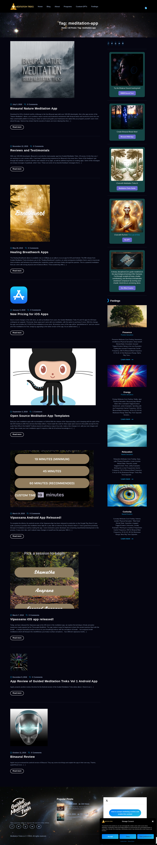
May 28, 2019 (18, 248)
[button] (153, 821)
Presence (127, 332)
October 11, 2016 (19, 753)
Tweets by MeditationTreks (125, 813)
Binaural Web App (127, 137)
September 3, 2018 (20, 412)
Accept (110, 836)
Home (64, 28)
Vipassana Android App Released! (35, 517)
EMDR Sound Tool (127, 93)
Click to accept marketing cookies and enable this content (125, 813)
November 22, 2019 (20, 146)
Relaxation (127, 452)
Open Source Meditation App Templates (40, 415)
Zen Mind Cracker (127, 288)
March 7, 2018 (18, 615)
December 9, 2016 (20, 677)
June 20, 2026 (71, 804)
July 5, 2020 (17, 104)
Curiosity (127, 512)
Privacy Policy (131, 841)
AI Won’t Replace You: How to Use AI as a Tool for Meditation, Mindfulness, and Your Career (80, 807)
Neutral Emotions (127, 514)
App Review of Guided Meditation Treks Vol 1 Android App (54, 681)
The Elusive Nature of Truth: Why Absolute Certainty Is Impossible (81, 818)
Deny (128, 836)
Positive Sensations (127, 335)
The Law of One (134, 235)
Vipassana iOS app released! (32, 619)
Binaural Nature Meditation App (33, 108)
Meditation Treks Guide (127, 188)
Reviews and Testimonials (30, 150)
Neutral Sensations (127, 454)
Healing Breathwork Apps (29, 252)
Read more (17, 127)
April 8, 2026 (71, 814)
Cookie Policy (123, 841)
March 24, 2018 (19, 513)
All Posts (72, 28)
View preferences (145, 836)
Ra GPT (127, 240)
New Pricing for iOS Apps (29, 314)
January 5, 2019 (19, 310)
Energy (127, 392)
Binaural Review (22, 756)
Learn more (125, 359)
